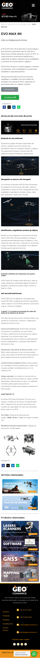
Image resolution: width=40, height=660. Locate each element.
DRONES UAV (25, 24)
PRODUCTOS (13, 24)
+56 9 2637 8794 (25, 617)
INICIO (3, 24)
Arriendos (6, 620)
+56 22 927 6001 (25, 610)
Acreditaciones (8, 624)
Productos (6, 616)
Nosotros (6, 612)
